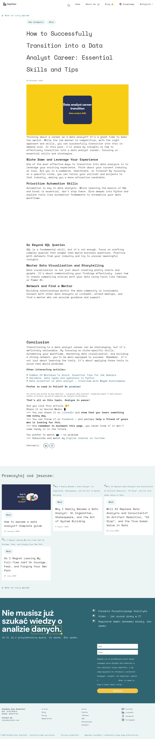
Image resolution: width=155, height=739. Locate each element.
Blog (44, 712)
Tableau (85, 715)
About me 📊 (92, 4)
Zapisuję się (117, 691)
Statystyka (87, 721)
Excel (84, 709)
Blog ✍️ (109, 4)
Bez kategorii (36, 22)
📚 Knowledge (126, 4)
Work (51, 22)
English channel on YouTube (85, 438)
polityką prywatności (108, 680)
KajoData (40, 396)
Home (77, 4)
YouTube (129, 709)
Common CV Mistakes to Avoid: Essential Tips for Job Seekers (72, 375)
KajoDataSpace (81, 396)
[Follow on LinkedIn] (45, 445)
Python (85, 712)
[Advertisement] (77, 221)
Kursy (44, 715)
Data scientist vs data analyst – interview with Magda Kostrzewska (77, 381)
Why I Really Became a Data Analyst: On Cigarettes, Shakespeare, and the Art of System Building (76, 515)
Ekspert (85, 725)
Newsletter (47, 718)
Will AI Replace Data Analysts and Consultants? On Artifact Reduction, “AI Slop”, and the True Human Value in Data (128, 517)
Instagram (130, 720)
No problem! (73, 386)
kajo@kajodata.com (10, 720)
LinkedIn (68, 412)
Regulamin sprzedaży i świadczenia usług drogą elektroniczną (111, 735)
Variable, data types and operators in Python (61, 378)
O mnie (45, 709)
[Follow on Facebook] (51, 445)
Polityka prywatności (70, 735)
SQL (83, 718)
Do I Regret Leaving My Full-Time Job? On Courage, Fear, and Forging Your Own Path (25, 564)
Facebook (68, 419)
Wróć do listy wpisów (17, 15)
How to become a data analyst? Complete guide (23, 524)
